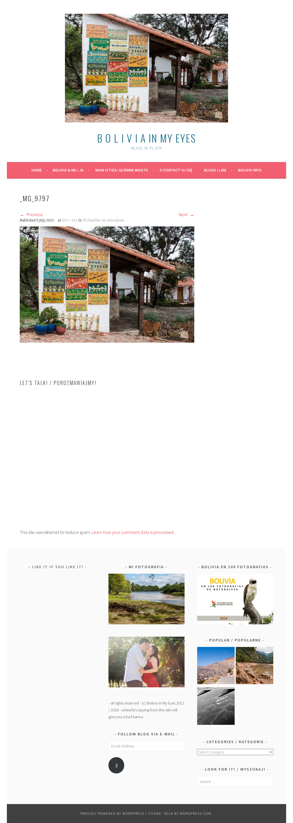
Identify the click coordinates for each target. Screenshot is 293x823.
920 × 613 (70, 220)
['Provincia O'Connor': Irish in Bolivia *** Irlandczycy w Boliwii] (254, 666)
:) (116, 765)
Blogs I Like (215, 170)
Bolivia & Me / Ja (68, 170)
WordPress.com (195, 813)
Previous (34, 214)
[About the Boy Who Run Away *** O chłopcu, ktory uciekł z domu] (216, 666)
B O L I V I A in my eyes (146, 137)
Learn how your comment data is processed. (133, 532)
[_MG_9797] (107, 341)
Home (36, 170)
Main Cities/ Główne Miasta (121, 170)
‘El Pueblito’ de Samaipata (103, 220)
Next (183, 214)
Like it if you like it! (58, 566)
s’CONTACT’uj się (176, 170)
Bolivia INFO (250, 170)
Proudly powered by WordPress (112, 813)
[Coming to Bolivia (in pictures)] (216, 707)
